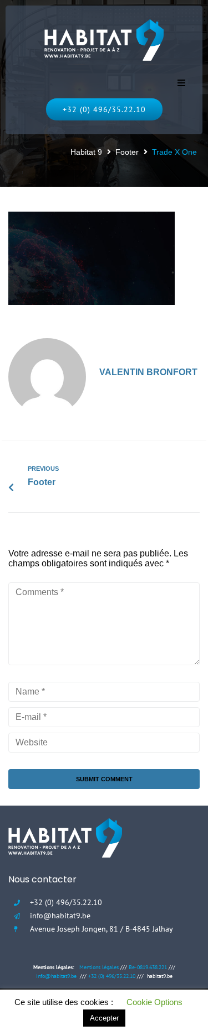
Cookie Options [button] (154, 1002)
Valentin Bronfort (148, 372)
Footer (127, 152)
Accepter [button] (104, 1018)
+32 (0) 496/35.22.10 (111, 976)
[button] (181, 83)
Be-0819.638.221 (148, 967)
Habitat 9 (86, 152)
